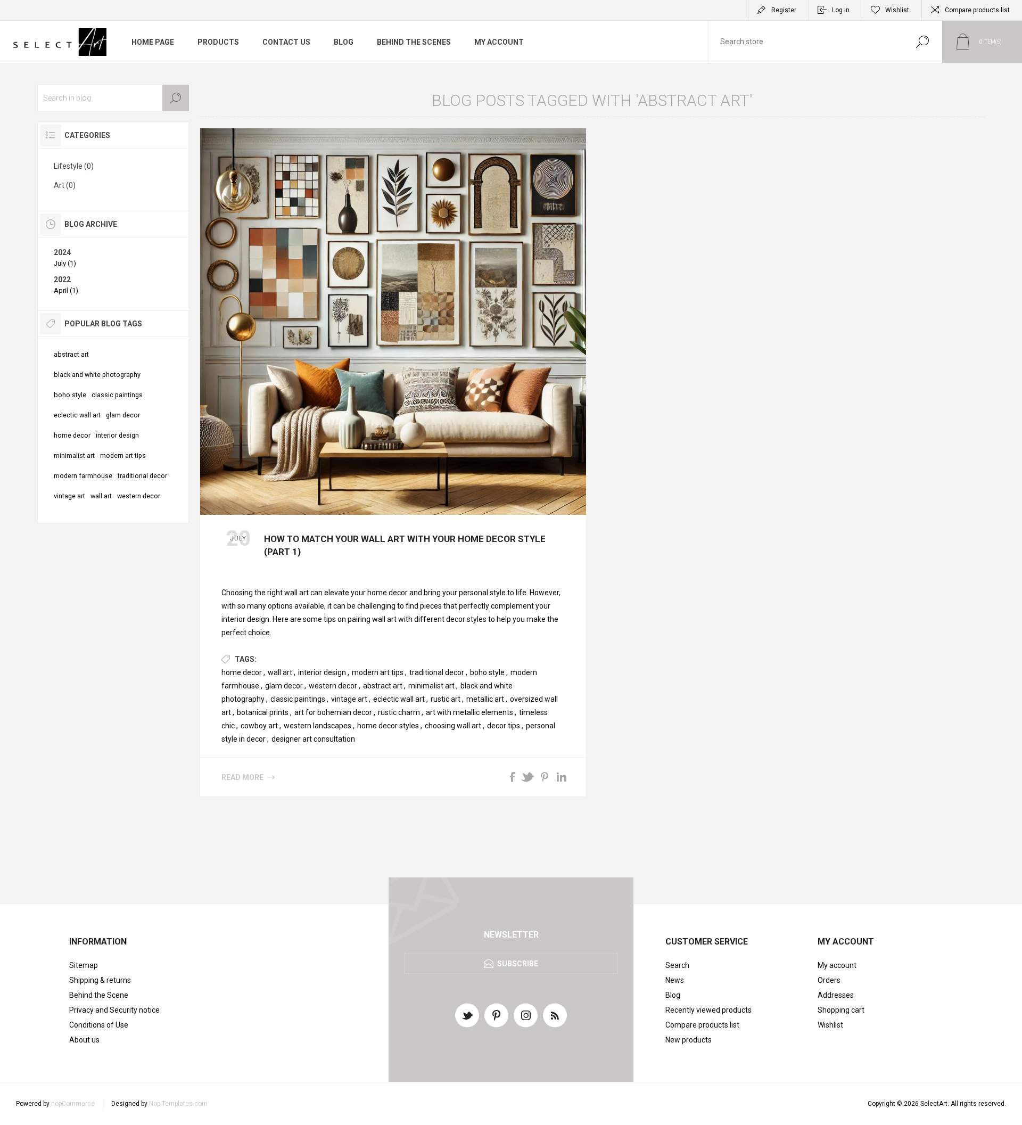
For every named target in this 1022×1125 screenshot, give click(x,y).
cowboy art (259, 725)
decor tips (503, 725)
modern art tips (377, 672)
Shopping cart (841, 1010)
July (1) (65, 263)
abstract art (382, 685)
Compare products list (977, 10)
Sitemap (83, 965)
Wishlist (830, 1025)
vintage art (349, 699)
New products (688, 1040)
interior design (322, 672)
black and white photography (97, 375)
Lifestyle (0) (74, 166)
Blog (672, 995)
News (674, 980)
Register (783, 10)
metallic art (485, 699)
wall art (280, 672)
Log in (841, 10)
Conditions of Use (98, 1025)
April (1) (66, 290)
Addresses (836, 995)
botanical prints (263, 712)
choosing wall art (453, 725)
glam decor (284, 685)
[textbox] (805, 42)
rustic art (445, 699)
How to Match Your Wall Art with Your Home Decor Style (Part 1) (405, 545)
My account (837, 965)
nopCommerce (73, 1103)
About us (84, 1040)
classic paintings (297, 699)
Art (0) (65, 185)
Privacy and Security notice (114, 1010)
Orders (829, 980)
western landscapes (317, 725)
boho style (487, 672)
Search (922, 42)
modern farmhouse (83, 476)
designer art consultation (313, 739)
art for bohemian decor (333, 712)
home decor (241, 672)
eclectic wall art (399, 699)
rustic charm (399, 712)
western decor (333, 685)
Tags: (246, 659)
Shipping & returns (100, 980)
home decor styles (388, 725)
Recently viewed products (708, 1010)
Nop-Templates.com (178, 1103)
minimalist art (431, 685)
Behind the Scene (98, 995)
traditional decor (436, 672)
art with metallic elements (469, 712)
